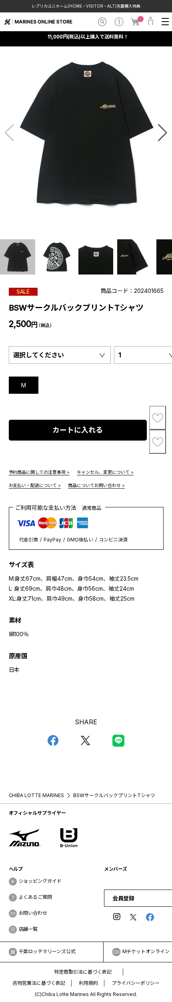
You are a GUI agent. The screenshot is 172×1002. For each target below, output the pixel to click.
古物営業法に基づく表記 (38, 983)
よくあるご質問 (35, 897)
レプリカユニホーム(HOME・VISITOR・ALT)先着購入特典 (86, 6)
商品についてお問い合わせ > (96, 485)
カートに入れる (77, 430)
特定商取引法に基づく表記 (83, 972)
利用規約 (88, 983)
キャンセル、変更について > (105, 472)
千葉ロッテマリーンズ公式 (47, 951)
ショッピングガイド (40, 881)
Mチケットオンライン (146, 951)
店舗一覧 (28, 929)
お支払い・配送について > (35, 485)
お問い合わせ (33, 913)
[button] (162, 133)
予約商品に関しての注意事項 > (39, 472)
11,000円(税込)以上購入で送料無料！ (88, 37)
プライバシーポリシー (136, 983)
